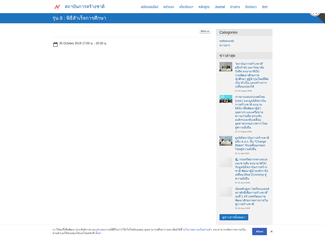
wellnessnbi (226, 40)
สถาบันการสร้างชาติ (85, 6)
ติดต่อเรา (251, 7)
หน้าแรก (168, 7)
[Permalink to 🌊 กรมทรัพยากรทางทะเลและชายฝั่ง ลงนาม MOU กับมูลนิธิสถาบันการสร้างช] (225, 162)
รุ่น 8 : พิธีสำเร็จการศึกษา (79, 18)
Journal (220, 7)
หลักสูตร (204, 7)
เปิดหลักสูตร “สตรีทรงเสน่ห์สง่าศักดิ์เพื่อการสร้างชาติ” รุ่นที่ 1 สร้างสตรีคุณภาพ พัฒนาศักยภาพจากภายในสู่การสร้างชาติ (252, 196)
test (264, 7)
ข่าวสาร (235, 7)
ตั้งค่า (98, 233)
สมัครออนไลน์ (149, 7)
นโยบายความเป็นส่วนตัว (197, 229)
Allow (259, 231)
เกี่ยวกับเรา (186, 7)
